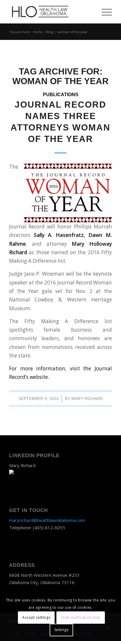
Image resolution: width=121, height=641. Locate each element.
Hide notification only (80, 617)
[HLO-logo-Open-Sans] (50, 11)
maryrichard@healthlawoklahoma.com (47, 520)
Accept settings (36, 617)
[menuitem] (104, 11)
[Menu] (104, 11)
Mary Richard (87, 398)
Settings (61, 629)
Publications (60, 94)
